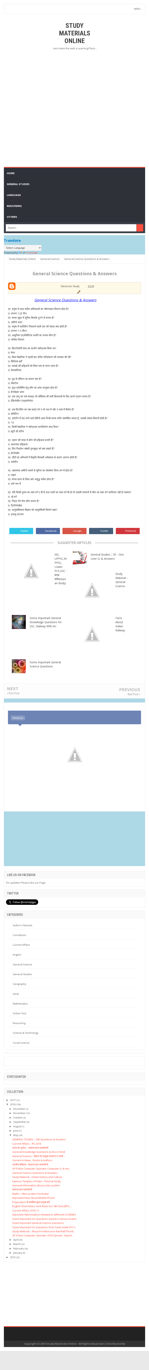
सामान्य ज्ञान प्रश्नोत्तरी (22, 1189)
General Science (22, 964)
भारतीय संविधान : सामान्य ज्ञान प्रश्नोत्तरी (30, 1164)
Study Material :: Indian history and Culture (37, 1177)
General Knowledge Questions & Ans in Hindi (38, 1152)
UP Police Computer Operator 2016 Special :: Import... (43, 1235)
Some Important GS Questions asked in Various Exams (44, 1219)
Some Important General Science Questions (45, 664)
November (19, 1113)
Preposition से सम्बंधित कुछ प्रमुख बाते (31, 1202)
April (15, 1239)
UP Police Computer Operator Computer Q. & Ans (40, 1168)
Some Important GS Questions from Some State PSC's (43, 1227)
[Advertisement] (74, 81)
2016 (13, 1104)
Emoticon (18, 718)
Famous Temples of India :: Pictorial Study (36, 1181)
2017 (13, 1100)
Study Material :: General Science (121, 580)
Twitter (24, 531)
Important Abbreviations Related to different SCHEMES (44, 1214)
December (19, 1109)
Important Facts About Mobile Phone (33, 1198)
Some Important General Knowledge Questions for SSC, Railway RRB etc (46, 622)
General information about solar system (36, 1185)
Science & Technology (25, 1033)
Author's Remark (22, 925)
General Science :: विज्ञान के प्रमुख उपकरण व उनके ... (39, 1156)
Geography (19, 984)
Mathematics (20, 1003)
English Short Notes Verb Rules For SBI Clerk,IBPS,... (42, 1206)
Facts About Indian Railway (120, 624)
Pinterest (130, 531)
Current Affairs (21, 945)
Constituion (19, 935)
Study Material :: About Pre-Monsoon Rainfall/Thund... (43, 1231)
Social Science (21, 1042)
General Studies (22, 974)
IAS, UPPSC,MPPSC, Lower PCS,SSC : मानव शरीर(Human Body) (61, 569)
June (15, 1130)
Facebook (51, 531)
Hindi (16, 994)
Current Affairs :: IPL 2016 (26, 1143)
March (17, 1244)
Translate (32, 252)
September (19, 1122)
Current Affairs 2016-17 (25, 1210)
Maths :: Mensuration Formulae (30, 1193)
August (17, 1126)
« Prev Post (13, 693)
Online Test (19, 1013)
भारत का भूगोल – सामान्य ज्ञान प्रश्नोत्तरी (30, 1147)
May (15, 1135)
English (17, 954)
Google (77, 531)
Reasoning (19, 1023)
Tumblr (104, 531)
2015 (13, 1257)
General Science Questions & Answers (35, 1173)
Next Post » (134, 694)
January (17, 1252)
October (18, 1117)
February (18, 1248)
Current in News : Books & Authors (32, 1160)
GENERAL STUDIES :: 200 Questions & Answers (39, 1139)
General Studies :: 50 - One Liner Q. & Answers (107, 556)
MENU (137, 9)
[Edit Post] (78, 291)
